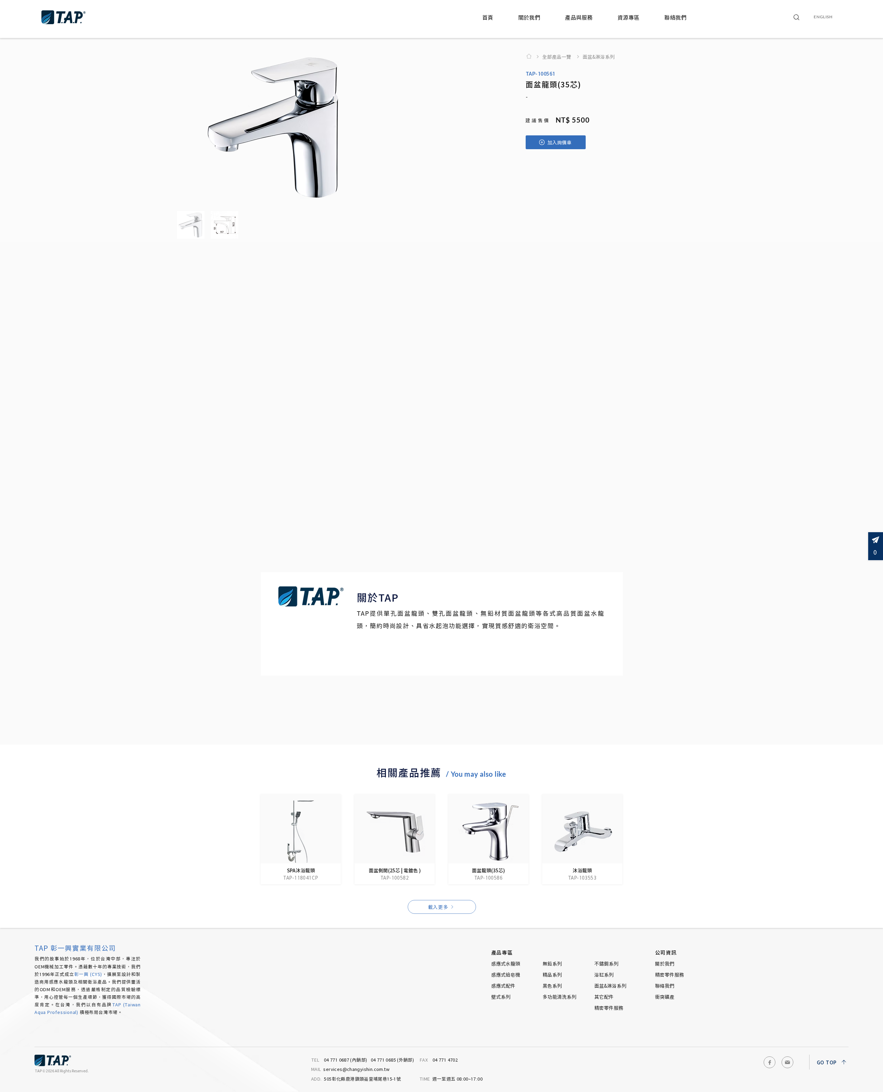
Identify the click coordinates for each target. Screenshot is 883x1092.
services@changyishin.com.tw (350, 1069)
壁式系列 (500, 996)
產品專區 (502, 952)
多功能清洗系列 (559, 996)
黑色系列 (552, 985)
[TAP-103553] (582, 839)
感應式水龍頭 (505, 963)
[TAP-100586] (488, 839)
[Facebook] (769, 1062)
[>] (531, 56)
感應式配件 (503, 985)
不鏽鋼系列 (606, 963)
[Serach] (797, 17)
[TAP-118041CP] (301, 839)
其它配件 (604, 996)
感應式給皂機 (505, 974)
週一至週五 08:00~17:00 (451, 1078)
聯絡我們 (664, 985)
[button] (529, 17)
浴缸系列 (604, 974)
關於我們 (664, 963)
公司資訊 (666, 952)
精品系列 (552, 974)
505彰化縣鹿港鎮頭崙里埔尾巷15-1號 (356, 1078)
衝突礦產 (664, 996)
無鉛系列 (552, 963)
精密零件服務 (608, 1007)
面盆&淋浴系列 (610, 985)
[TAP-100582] (395, 839)
